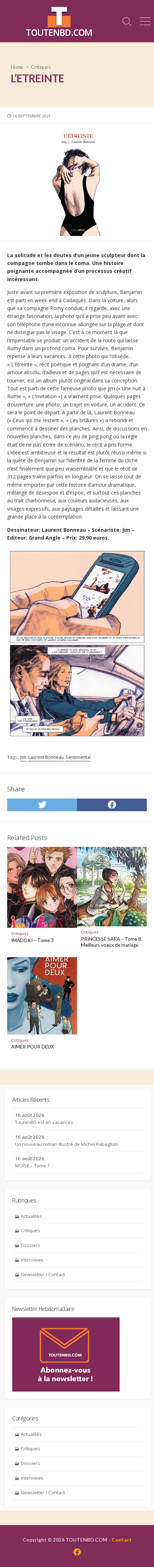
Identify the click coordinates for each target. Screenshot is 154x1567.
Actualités (31, 1216)
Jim (23, 757)
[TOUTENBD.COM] (59, 15)
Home (17, 67)
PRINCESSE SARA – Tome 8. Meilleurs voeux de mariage (111, 942)
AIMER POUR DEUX (32, 1047)
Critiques (41, 67)
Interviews (32, 1260)
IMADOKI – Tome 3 (32, 940)
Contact (122, 1540)
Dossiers (30, 1245)
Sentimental (78, 757)
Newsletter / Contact (43, 1274)
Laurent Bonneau (46, 757)
